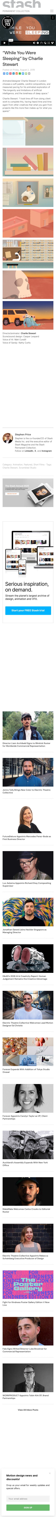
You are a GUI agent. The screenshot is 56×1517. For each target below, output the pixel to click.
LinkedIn (29, 451)
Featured (28, 464)
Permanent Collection (16, 11)
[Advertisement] (28, 394)
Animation (18, 464)
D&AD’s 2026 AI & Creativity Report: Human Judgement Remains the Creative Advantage (25, 977)
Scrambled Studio (27, 467)
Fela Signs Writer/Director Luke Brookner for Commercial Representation (25, 1350)
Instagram (47, 451)
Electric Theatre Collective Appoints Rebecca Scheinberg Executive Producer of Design (25, 1257)
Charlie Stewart (28, 333)
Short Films (39, 464)
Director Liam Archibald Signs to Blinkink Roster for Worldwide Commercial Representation (26, 744)
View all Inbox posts (28, 1410)
